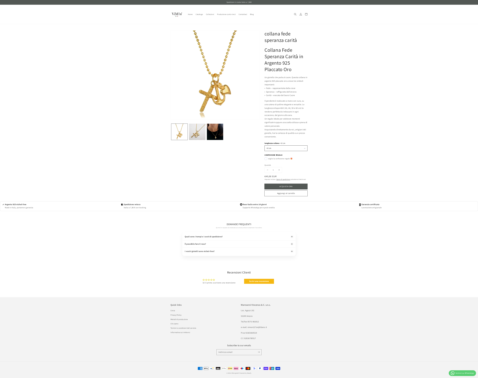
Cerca (173, 310)
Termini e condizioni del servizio (183, 328)
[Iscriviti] (258, 352)
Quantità (268, 165)
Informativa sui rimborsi (180, 332)
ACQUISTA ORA (286, 186)
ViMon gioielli (235, 373)
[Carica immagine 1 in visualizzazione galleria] (179, 132)
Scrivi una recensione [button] (259, 281)
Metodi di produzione (179, 319)
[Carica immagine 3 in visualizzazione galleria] (215, 132)
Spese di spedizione (283, 179)
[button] (295, 14)
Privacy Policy (176, 315)
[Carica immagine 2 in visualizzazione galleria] (197, 132)
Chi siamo (174, 324)
